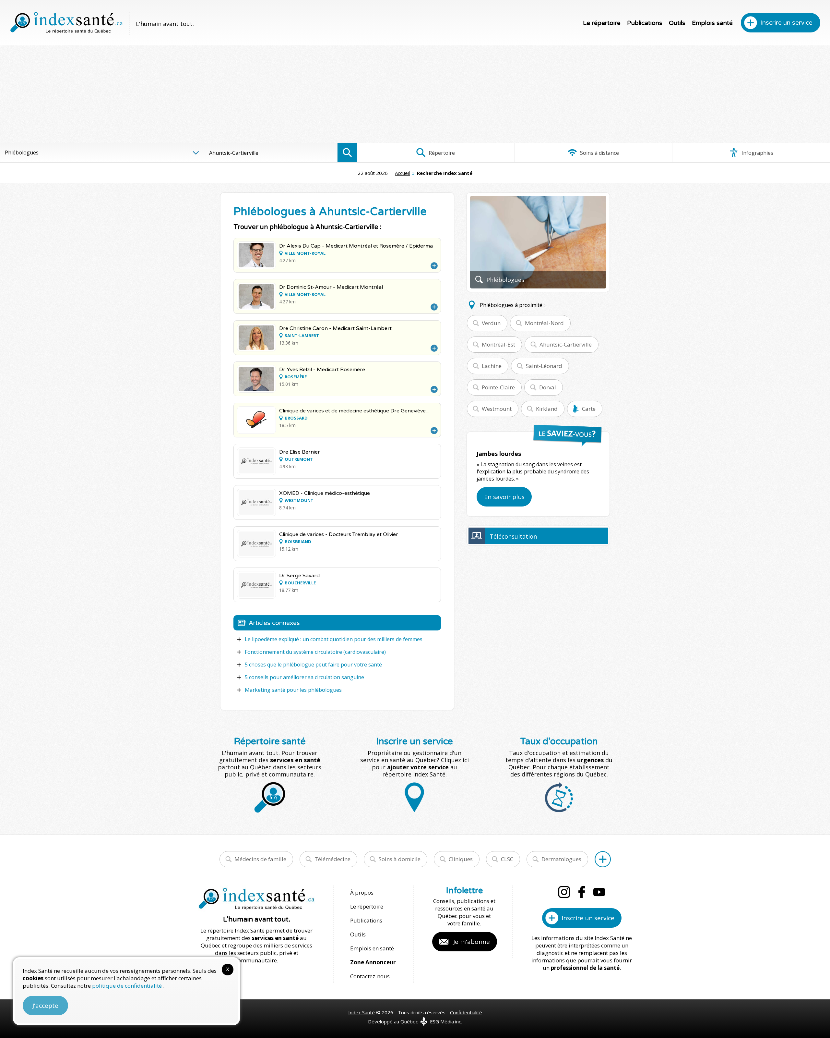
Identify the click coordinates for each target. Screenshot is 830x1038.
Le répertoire (602, 23)
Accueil (402, 173)
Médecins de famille (260, 859)
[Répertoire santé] (603, 859)
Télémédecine (332, 859)
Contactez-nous (370, 976)
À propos (362, 892)
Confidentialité (466, 1012)
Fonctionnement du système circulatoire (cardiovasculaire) (315, 651)
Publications (644, 23)
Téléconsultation (513, 536)
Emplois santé (712, 23)
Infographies (756, 152)
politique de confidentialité (127, 985)
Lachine (492, 366)
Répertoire (441, 152)
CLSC (507, 859)
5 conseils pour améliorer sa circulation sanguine (304, 677)
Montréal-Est (498, 344)
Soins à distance (599, 152)
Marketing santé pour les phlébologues (293, 689)
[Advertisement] (415, 94)
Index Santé (361, 1012)
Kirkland (547, 408)
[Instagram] (564, 891)
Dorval (547, 387)
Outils (677, 23)
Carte (589, 408)
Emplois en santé (372, 948)
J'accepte (45, 1005)
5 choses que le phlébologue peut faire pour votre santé (313, 664)
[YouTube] (599, 891)
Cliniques (461, 859)
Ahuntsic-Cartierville (566, 344)
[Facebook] (581, 891)
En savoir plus (504, 497)
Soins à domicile (400, 859)
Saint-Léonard (544, 366)
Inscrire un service (786, 22)
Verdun (491, 323)
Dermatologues (561, 859)
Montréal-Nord (544, 323)
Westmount (497, 408)
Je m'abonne (471, 941)
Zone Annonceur (373, 962)
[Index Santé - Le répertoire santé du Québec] (66, 23)
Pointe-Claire (498, 387)
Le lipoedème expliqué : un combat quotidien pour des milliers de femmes (333, 639)
